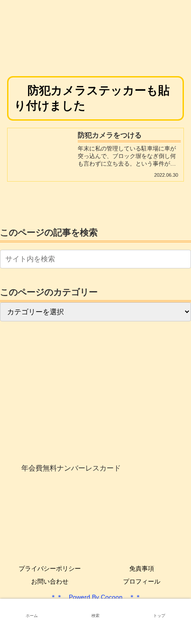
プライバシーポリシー (50, 568)
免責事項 (141, 568)
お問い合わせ (49, 581)
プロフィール (141, 581)
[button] (182, 259)
